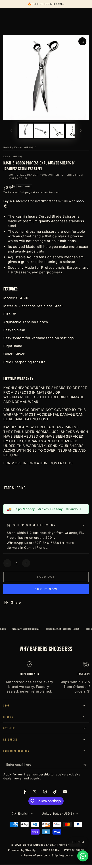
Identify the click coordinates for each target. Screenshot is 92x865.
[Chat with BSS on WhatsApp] (82, 855)
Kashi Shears (24, 147)
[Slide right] (81, 131)
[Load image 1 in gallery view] (26, 131)
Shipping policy (62, 855)
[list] (46, 677)
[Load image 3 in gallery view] (57, 131)
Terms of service (35, 855)
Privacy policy (74, 849)
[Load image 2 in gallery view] (41, 131)
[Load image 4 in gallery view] (73, 131)
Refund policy (49, 849)
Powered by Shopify (22, 850)
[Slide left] (11, 131)
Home (7, 147)
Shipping (25, 192)
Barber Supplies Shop (38, 844)
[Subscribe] (86, 764)
